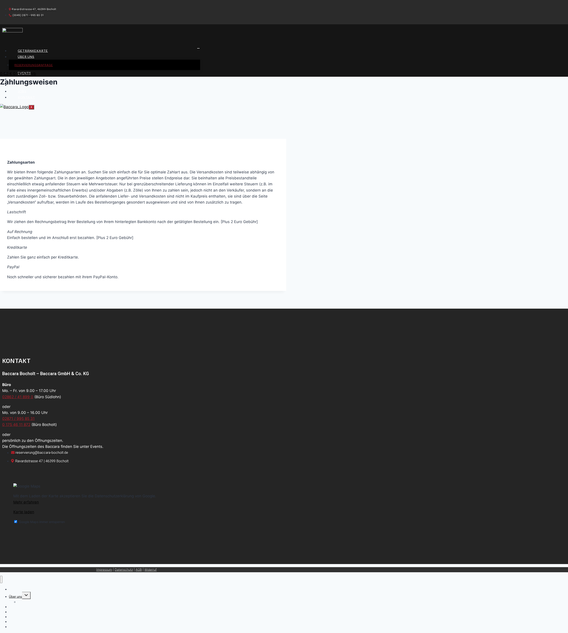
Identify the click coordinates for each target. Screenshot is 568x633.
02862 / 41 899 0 (17, 397)
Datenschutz (124, 569)
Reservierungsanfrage (33, 65)
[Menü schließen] (1, 579)
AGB (139, 569)
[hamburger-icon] (198, 48)
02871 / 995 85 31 (18, 418)
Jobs (22, 91)
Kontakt (26, 97)
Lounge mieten (19, 617)
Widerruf (150, 569)
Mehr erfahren (26, 502)
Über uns (26, 57)
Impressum (104, 569)
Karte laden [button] (23, 512)
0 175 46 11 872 (16, 424)
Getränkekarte (33, 51)
